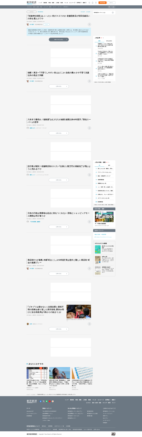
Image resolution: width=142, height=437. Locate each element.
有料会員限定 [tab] (109, 40)
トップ (40, 2)
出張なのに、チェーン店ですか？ (105, 194)
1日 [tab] (99, 165)
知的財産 (55, 429)
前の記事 (83, 11)
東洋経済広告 (90, 411)
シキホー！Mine (46, 420)
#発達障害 (103, 234)
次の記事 (88, 11)
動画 (62, 2)
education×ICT (30, 411)
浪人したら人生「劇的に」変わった (106, 168)
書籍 (84, 2)
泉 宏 (31, 324)
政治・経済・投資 (37, 6)
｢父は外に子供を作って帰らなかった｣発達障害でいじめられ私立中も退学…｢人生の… (105, 53)
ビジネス (29, 6)
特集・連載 (51, 2)
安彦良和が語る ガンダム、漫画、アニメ (106, 190)
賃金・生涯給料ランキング (104, 176)
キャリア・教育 (48, 6)
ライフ (54, 6)
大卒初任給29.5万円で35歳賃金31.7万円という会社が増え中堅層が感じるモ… (105, 60)
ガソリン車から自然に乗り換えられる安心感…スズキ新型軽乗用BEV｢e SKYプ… (105, 68)
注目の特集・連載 (99, 208)
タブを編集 (112, 6)
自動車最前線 (101, 179)
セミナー (71, 2)
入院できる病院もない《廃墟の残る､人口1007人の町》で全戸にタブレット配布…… (105, 75)
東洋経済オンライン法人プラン (75, 411)
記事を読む (59, 86)
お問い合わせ (97, 429)
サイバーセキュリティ (32, 413)
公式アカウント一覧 (59, 426)
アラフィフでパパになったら (104, 172)
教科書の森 (89, 415)
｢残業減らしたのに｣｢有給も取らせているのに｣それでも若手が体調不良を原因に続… (105, 45)
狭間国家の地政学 (106, 267)
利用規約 (105, 422)
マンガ (66, 2)
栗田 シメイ (32, 174)
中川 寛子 (32, 24)
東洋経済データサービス (73, 415)
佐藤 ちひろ (32, 128)
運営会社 (44, 426)
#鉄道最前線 (40, 11)
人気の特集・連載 (100, 162)
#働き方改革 (97, 234)
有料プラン (105, 415)
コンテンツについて (107, 413)
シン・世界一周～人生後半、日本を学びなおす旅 (106, 187)
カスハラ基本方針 (88, 429)
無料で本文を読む (58, 39)
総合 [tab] (99, 40)
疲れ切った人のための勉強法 (107, 246)
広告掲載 (68, 426)
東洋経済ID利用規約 (77, 429)
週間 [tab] (109, 165)
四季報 (78, 2)
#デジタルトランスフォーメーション (103, 237)
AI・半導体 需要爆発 (100, 223)
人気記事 (97, 38)
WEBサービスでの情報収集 (33, 429)
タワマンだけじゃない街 (103, 198)
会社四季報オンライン (48, 413)
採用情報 (50, 426)
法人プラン (105, 418)
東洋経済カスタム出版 (92, 413)
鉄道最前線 (100, 201)
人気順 (57, 2)
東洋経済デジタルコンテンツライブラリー (52, 418)
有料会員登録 (102, 2)
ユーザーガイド (106, 420)
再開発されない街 (102, 183)
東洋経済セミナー (72, 418)
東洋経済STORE (46, 415)
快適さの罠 (104, 256)
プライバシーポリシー (46, 429)
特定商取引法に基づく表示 (65, 429)
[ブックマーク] (89, 24)
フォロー (46, 24)
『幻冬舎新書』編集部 (35, 221)
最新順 (45, 2)
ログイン (111, 2)
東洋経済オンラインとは (99, 12)
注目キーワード (99, 230)
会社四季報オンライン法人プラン (75, 413)
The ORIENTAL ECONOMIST (49, 411)
